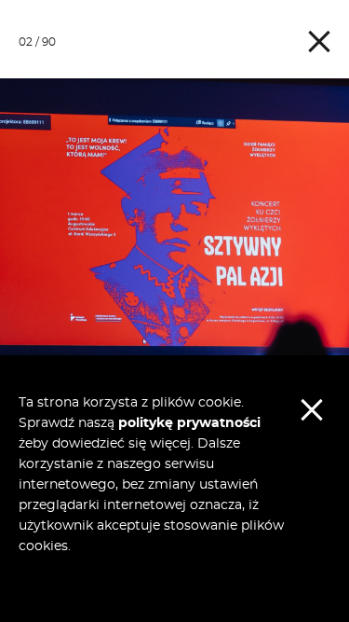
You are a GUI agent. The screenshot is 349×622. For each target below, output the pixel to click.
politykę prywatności (189, 423)
